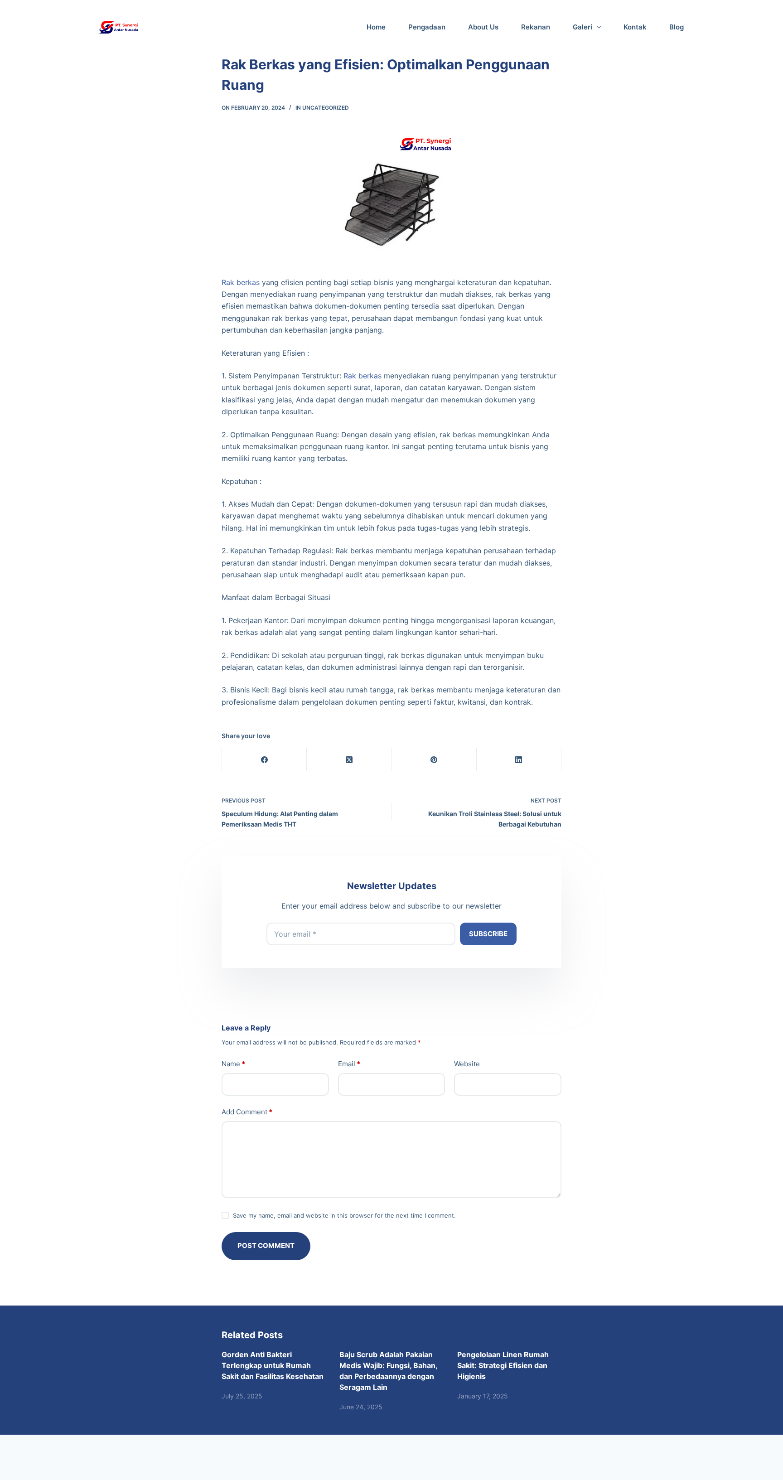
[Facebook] (264, 759)
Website (467, 1063)
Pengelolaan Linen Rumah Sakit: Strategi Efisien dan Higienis (503, 1365)
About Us (483, 27)
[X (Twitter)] (349, 759)
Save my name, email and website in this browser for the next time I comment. (344, 1215)
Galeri (582, 27)
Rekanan (535, 27)
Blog (676, 27)
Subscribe (488, 933)
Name (233, 1063)
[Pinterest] (434, 759)
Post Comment (266, 1245)
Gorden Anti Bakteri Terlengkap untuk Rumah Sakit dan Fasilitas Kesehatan (273, 1365)
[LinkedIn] (519, 759)
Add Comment (247, 1112)
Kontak (635, 27)
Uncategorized (325, 107)
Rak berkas (241, 282)
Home (376, 27)
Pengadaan (426, 27)
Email (349, 1063)
